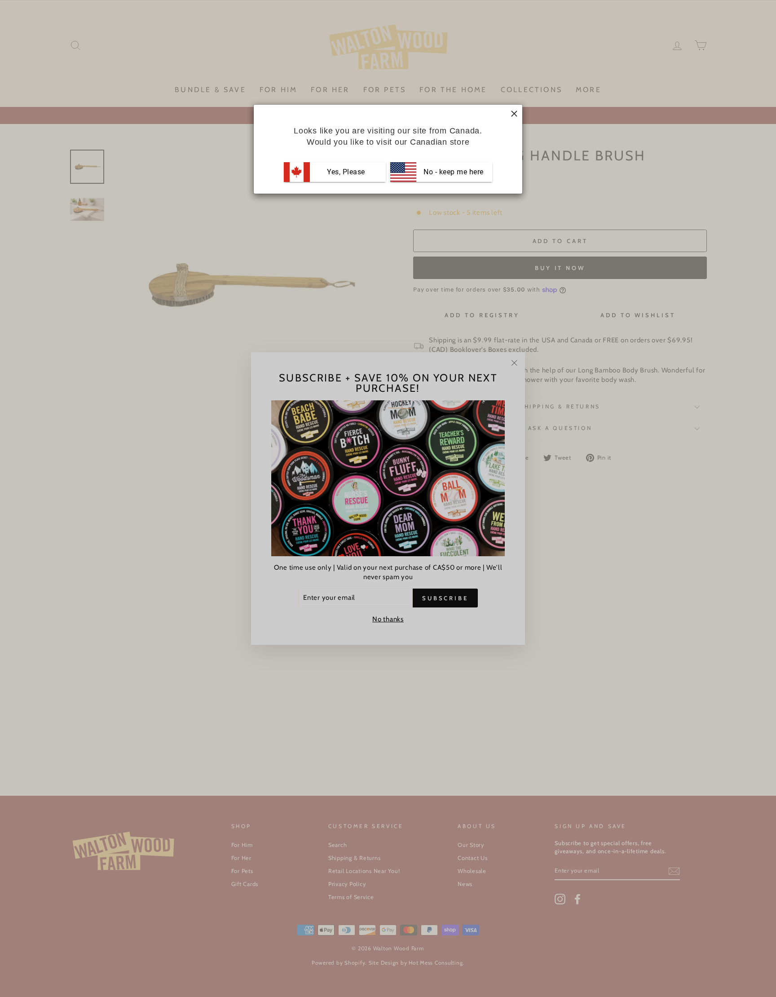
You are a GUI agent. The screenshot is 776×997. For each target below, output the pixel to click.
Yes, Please (346, 172)
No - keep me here (453, 172)
